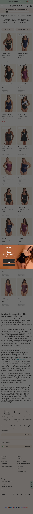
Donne (9, 259)
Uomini (9, 262)
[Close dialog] (31, 246)
